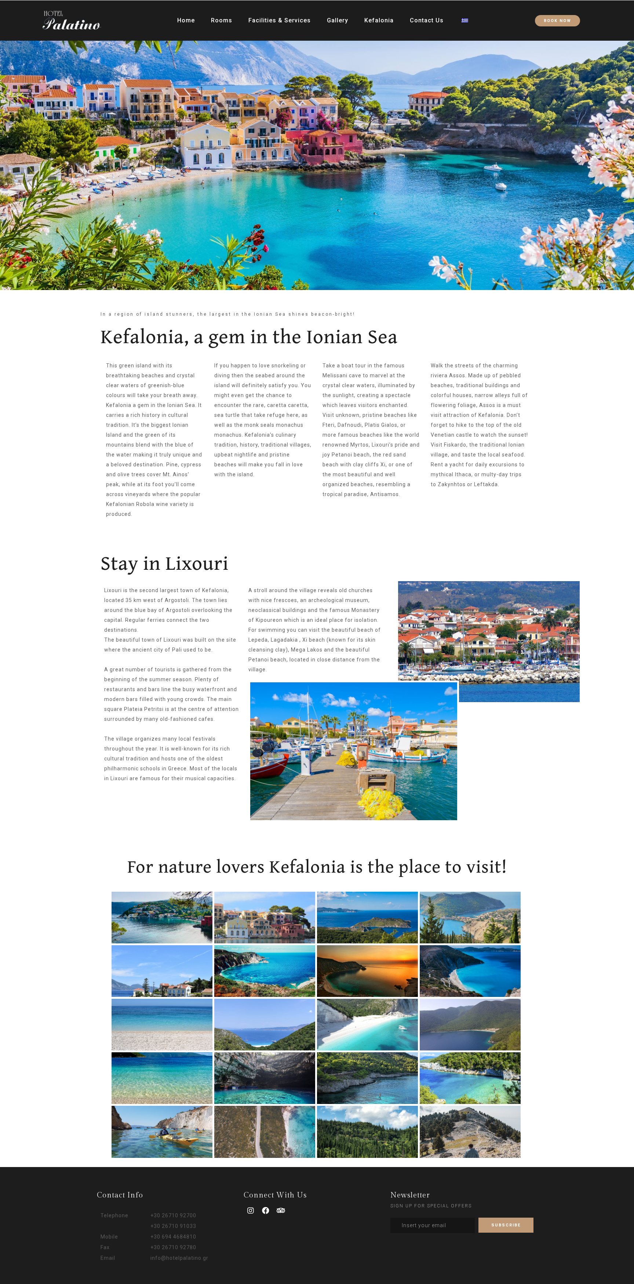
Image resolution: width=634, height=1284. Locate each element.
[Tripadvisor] (281, 1210)
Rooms (221, 20)
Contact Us (427, 20)
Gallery (337, 20)
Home (186, 20)
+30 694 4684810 (173, 1237)
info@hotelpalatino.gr (179, 1258)
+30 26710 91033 (173, 1226)
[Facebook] (266, 1210)
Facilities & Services (279, 20)
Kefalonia (379, 20)
